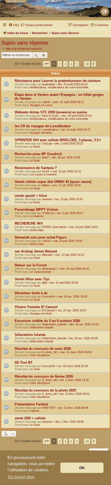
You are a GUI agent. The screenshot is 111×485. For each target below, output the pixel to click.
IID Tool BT (24, 362)
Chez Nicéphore (40, 355)
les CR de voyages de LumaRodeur (43, 126)
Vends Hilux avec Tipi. (32, 279)
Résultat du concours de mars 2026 (43, 349)
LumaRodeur (50, 129)
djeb (44, 282)
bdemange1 (49, 268)
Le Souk (35, 146)
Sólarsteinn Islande (41, 327)
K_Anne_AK (49, 352)
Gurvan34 (48, 296)
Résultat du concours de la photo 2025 (45, 390)
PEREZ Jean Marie (54, 226)
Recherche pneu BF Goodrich (38, 154)
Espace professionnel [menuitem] (38, 25)
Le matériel (36, 216)
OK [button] (82, 468)
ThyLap (47, 143)
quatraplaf (48, 84)
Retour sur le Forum (31, 265)
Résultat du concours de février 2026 (44, 376)
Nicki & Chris (50, 115)
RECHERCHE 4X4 (29, 223)
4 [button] (71, 64)
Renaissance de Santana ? (36, 168)
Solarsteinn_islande (54, 324)
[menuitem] (14, 25)
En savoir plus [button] (21, 477)
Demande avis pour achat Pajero (41, 237)
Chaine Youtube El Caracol (36, 307)
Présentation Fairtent (31, 404)
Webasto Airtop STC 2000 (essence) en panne (51, 112)
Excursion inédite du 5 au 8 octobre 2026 (47, 321)
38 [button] (87, 64)
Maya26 (47, 254)
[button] (46, 64)
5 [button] (77, 64)
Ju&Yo (46, 240)
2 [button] (60, 64)
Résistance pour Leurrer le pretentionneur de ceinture (57, 81)
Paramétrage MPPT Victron (36, 209)
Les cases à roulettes (43, 174)
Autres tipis (37, 230)
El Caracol (48, 310)
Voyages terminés (41, 132)
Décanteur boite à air (31, 293)
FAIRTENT (49, 407)
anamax (47, 199)
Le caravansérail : (41, 271)
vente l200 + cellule (30, 418)
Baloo (45, 185)
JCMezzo (48, 213)
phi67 (45, 157)
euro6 (45, 171)
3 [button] (65, 64)
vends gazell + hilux (31, 196)
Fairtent (34, 410)
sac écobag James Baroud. (36, 251)
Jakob (46, 102)
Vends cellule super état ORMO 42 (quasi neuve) (53, 182)
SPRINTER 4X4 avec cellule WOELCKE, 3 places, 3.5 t (58, 140)
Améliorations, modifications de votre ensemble (59, 87)
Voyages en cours (41, 105)
